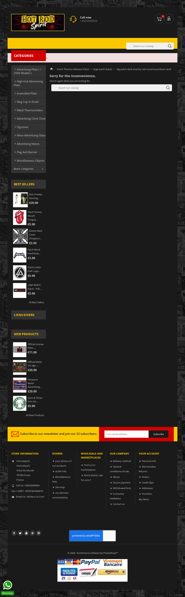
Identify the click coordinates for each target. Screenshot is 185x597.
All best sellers (36, 302)
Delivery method (122, 461)
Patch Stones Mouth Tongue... (35, 215)
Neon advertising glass (30, 135)
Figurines (21, 127)
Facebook (14, 533)
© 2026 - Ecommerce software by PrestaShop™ (93, 553)
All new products (35, 415)
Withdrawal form (122, 488)
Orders (145, 477)
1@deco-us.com (35, 496)
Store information (24, 453)
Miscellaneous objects (29, 160)
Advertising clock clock (30, 118)
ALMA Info (60, 471)
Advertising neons (26, 144)
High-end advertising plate (28, 83)
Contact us (118, 504)
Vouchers (147, 493)
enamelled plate (25, 93)
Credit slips (148, 482)
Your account (149, 453)
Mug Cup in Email (26, 101)
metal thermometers (28, 110)
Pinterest (32, 533)
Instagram (38, 533)
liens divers (24, 315)
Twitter (20, 533)
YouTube (26, 533)
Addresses (147, 488)
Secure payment (121, 482)
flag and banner (25, 152)
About (116, 477)
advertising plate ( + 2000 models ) (27, 71)
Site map (60, 487)
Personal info (149, 461)
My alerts (144, 499)
